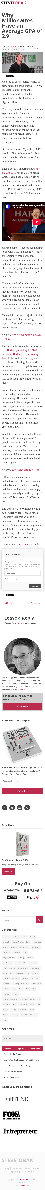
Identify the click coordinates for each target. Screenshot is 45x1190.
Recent (8, 1049)
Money (20, 989)
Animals (33, 937)
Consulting (16, 952)
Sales (32, 1004)
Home (27, 973)
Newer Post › (36, 603)
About (28, 1168)
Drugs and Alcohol (9, 957)
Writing (5, 1020)
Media (14, 989)
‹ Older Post (8, 603)
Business (6, 49)
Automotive (6, 942)
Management (36, 984)
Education (15, 49)
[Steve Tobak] (13, 2)
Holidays (20, 973)
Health (5, 973)
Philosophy (6, 994)
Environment (33, 963)
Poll (39, 999)
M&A (28, 984)
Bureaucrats (37, 942)
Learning (16, 984)
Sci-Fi (38, 1004)
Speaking (15, 1171)
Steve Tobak (15, 46)
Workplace (34, 1015)
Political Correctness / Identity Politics (15, 999)
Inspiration (15, 978)
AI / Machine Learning (20, 937)
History (12, 973)
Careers (14, 947)
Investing (25, 978)
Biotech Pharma (18, 942)
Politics (32, 999)
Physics (15, 994)
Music (28, 989)
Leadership (6, 984)
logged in (18, 623)
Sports (32, 1010)
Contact (26, 1171)
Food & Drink (35, 968)
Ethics (5, 968)
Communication (34, 947)
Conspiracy (6, 952)
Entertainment (7, 963)
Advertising (6, 937)
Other (34, 989)
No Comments (38, 49)
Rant (14, 1004)
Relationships (23, 1004)
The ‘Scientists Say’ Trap (26, 469)
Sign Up (35, 586)
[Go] (39, 919)
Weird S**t (24, 1015)
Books (28, 942)
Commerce (23, 947)
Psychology (7, 1004)
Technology (15, 1015)
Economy (21, 957)
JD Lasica (22, 544)
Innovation (6, 978)
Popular (20, 1049)
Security (13, 1010)
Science (5, 1010)
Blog (6, 1168)
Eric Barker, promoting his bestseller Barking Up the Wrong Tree (20, 354)
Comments (35, 1049)
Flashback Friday (23, 968)
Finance (12, 968)
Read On (8, 871)
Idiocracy (35, 973)
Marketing (6, 989)
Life (23, 49)
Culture (25, 952)
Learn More (23, 689)
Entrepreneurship (20, 963)
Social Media (22, 1010)
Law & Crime (34, 978)
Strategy (5, 1015)
